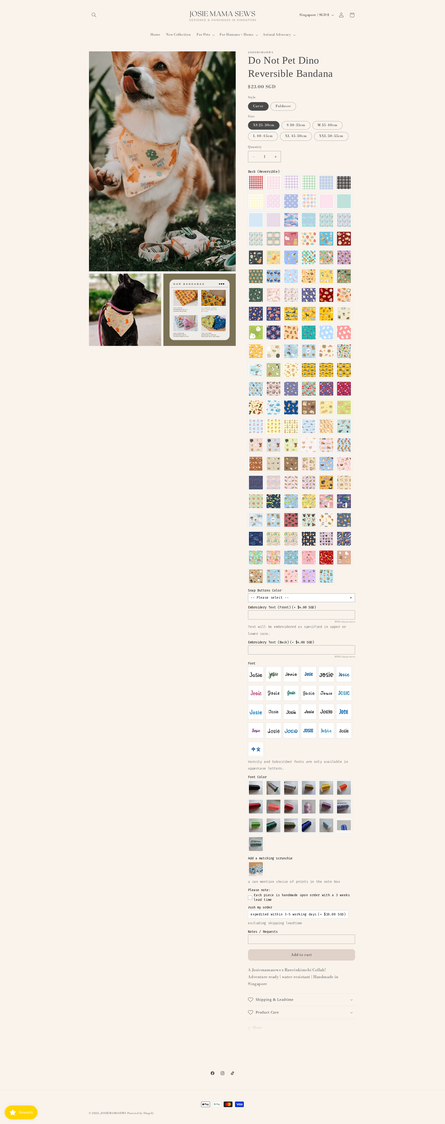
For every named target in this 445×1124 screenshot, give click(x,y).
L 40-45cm (263, 136)
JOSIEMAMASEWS (113, 1113)
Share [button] (257, 1027)
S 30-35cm (296, 125)
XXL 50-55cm (331, 136)
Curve (258, 106)
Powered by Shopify (140, 1113)
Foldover (283, 106)
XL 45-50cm (296, 136)
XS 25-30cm (263, 125)
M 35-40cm (327, 125)
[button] (94, 15)
